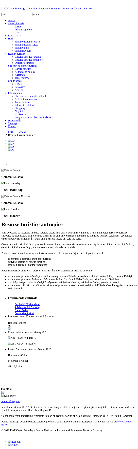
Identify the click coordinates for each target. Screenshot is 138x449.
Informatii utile (16, 93)
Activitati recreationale (27, 99)
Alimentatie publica (25, 71)
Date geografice (23, 29)
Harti (10, 38)
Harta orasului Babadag (27, 41)
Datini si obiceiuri (24, 313)
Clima (18, 32)
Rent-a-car (20, 114)
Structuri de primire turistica (23, 65)
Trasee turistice (23, 77)
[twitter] (13, 444)
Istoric (18, 26)
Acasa (11, 20)
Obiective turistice (24, 62)
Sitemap (12, 123)
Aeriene (19, 90)
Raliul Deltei (21, 310)
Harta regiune (22, 47)
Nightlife (19, 111)
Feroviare (20, 86)
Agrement (20, 74)
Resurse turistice (16, 53)
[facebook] (14, 441)
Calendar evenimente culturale (31, 96)
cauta (36, 14)
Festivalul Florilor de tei (27, 304)
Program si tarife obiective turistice (33, 117)
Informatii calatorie (25, 105)
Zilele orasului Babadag (27, 307)
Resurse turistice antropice (29, 59)
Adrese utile (14, 120)
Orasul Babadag (16, 23)
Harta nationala (23, 50)
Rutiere (19, 83)
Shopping (20, 108)
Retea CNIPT (15, 35)
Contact (12, 126)
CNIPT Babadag (17, 132)
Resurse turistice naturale (28, 56)
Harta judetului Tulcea (26, 44)
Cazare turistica (23, 68)
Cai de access (15, 80)
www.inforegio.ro (10, 401)
